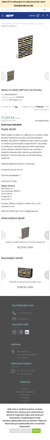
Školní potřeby (13, 23)
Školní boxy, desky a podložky (32, 23)
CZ (44, 9)
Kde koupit (25, 394)
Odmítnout (26, 431)
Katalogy (25, 397)
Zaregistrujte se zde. (23, 5)
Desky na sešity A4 (8, 26)
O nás (25, 389)
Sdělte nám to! (31, 211)
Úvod (3, 23)
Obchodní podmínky (25, 392)
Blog (25, 403)
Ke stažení (25, 400)
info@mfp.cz (24, 319)
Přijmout (36, 431)
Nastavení (14, 431)
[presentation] (3, 76)
